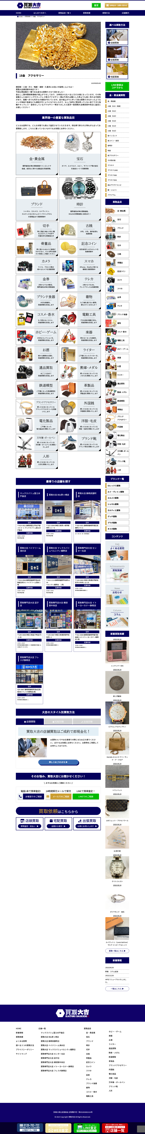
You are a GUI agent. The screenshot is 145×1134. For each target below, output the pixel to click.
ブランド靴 (121, 461)
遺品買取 (121, 384)
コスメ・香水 (122, 332)
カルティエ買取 (114, 510)
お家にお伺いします (85, 826)
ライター (120, 375)
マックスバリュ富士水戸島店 (52, 1032)
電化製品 (121, 435)
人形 (119, 470)
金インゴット (112, 135)
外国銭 (120, 427)
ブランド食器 (122, 314)
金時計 (110, 145)
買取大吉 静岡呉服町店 (50, 1041)
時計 (119, 237)
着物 (119, 323)
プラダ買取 (112, 522)
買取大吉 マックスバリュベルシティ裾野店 (58, 1049)
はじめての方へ (40, 12)
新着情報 (19, 1032)
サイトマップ (21, 1053)
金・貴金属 (112, 101)
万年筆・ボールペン (123, 452)
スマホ (119, 288)
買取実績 (86, 12)
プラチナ (111, 165)
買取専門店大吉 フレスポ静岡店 (54, 1070)
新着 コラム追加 (112, 971)
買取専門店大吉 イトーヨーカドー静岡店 (57, 1066)
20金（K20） (112, 116)
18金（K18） (112, 121)
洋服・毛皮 (121, 444)
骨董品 (120, 263)
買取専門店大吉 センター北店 (53, 1053)
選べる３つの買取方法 (25, 1045)
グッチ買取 (112, 516)
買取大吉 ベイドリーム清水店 (53, 1045)
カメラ (119, 280)
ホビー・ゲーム (122, 349)
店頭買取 (30, 721)
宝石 (119, 219)
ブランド (120, 228)
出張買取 (88, 721)
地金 (109, 150)
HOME (18, 12)
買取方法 (106, 12)
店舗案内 (125, 12)
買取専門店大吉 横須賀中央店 (53, 1062)
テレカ (119, 306)
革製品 (120, 409)
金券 (119, 297)
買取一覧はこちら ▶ (117, 950)
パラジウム (112, 195)
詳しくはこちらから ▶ (58, 762)
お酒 (119, 366)
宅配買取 (59, 721)
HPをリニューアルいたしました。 (115, 980)
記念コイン (121, 271)
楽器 (119, 358)
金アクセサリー (113, 155)
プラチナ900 (112, 175)
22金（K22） (112, 111)
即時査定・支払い (28, 826)
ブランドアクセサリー (122, 418)
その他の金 (112, 160)
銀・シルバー (112, 190)
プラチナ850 (112, 180)
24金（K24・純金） (115, 106)
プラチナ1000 (113, 170)
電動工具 (121, 340)
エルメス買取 (113, 497)
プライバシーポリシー (25, 1049)
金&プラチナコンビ (114, 185)
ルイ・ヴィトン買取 (116, 491)
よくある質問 (21, 1041)
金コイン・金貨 (113, 140)
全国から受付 (57, 826)
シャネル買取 (113, 504)
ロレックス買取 (114, 485)
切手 (119, 245)
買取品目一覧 (64, 12)
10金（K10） (112, 131)
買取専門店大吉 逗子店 (50, 1058)
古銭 (119, 254)
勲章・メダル (122, 392)
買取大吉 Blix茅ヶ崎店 (50, 1036)
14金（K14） (112, 126)
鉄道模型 (121, 401)
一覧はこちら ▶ (117, 988)
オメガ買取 (112, 528)
